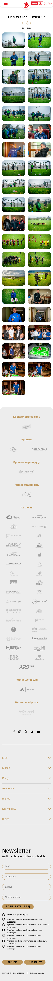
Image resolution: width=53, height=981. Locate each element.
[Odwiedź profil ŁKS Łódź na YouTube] (38, 732)
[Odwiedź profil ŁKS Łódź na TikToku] (32, 732)
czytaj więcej (11, 922)
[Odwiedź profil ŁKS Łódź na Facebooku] (14, 732)
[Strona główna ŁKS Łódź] (26, 5)
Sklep (12, 962)
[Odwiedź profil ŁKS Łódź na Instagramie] (19, 732)
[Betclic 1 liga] (37, 3)
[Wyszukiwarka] (46, 3)
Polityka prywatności (37, 973)
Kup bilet (35, 962)
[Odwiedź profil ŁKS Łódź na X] (26, 732)
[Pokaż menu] (6, 3)
